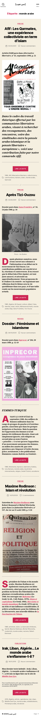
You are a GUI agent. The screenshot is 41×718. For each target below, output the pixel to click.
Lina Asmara (9, 469)
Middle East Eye (10, 701)
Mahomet (26, 597)
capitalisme (24, 699)
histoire (17, 177)
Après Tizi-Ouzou (20, 195)
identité (7, 306)
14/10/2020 (14, 495)
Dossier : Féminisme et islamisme (20, 325)
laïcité (7, 629)
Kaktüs (33, 467)
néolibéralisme (32, 701)
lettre (17, 306)
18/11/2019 (12, 661)
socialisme (35, 471)
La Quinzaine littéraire (28, 627)
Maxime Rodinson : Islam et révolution (20, 488)
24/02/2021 (12, 200)
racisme (26, 631)
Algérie (11, 304)
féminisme (12, 467)
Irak (30, 699)
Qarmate (8, 180)
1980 (6, 304)
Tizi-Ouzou (28, 309)
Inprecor (23, 340)
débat (30, 304)
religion (18, 471)
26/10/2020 (12, 333)
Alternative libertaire (19, 175)
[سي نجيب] (20, 4)
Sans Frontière (25, 207)
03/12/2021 (12, 46)
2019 (6, 699)
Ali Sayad (18, 304)
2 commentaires (28, 495)
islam (23, 177)
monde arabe (30, 177)
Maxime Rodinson (21, 502)
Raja (11, 309)
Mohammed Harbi (26, 306)
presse (20, 24)
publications (20, 643)
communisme (9, 177)
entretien (12, 627)
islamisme (27, 467)
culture (24, 304)
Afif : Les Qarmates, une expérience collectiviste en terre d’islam (20, 34)
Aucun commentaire (28, 46)
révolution (20, 704)
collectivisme (32, 175)
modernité (8, 631)
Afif (10, 175)
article (17, 699)
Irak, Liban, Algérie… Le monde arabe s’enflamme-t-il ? (20, 652)
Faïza (34, 304)
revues (20, 319)
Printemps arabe (10, 704)
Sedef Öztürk (26, 471)
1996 (6, 175)
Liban (34, 699)
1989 (6, 467)
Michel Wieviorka (29, 629)
